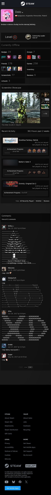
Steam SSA (8, 422)
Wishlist (38, 201)
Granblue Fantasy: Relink (28, 140)
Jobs (25, 422)
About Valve (27, 418)
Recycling (26, 430)
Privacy (7, 443)
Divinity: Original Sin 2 (27, 184)
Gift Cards (8, 434)
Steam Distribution (11, 430)
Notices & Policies (11, 451)
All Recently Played (27, 201)
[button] (11, 36)
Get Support (27, 451)
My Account (27, 455)
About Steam (9, 418)
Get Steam (27, 443)
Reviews (46, 201)
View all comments (9, 219)
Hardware (26, 426)
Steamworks (9, 426)
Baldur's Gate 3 (25, 162)
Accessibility (9, 447)
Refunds (8, 459)
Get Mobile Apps (13, 488)
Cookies (7, 455)
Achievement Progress (15, 149)
